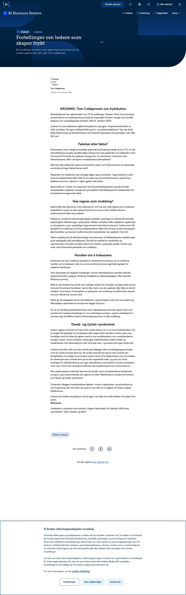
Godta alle (115, 582)
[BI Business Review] (22, 13)
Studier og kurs (113, 4)
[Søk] (130, 4)
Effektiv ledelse (60, 435)
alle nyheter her (100, 462)
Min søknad (166, 4)
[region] (93, 558)
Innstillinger (69, 582)
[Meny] (180, 4)
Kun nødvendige (92, 582)
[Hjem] (6, 4)
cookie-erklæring (81, 571)
